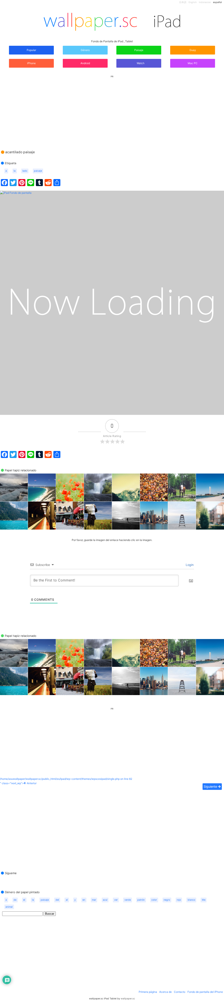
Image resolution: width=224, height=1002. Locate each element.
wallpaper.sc (128, 998)
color (154, 899)
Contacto (179, 991)
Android (85, 63)
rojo (179, 899)
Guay (192, 50)
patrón (141, 899)
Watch (140, 63)
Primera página (148, 991)
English (193, 2)
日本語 (182, 2)
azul (105, 899)
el (24, 899)
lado (24, 170)
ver (116, 899)
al (67, 899)
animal (9, 906)
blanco (191, 899)
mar (94, 899)
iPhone (31, 63)
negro (167, 899)
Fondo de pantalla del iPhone (205, 991)
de (15, 899)
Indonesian (205, 2)
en (83, 899)
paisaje (38, 170)
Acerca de (165, 991)
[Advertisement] (112, 108)
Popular (31, 50)
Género (85, 50)
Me (203, 899)
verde (127, 899)
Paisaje (138, 50)
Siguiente (211, 786)
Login (189, 565)
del (57, 899)
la (15, 170)
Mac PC (193, 63)
